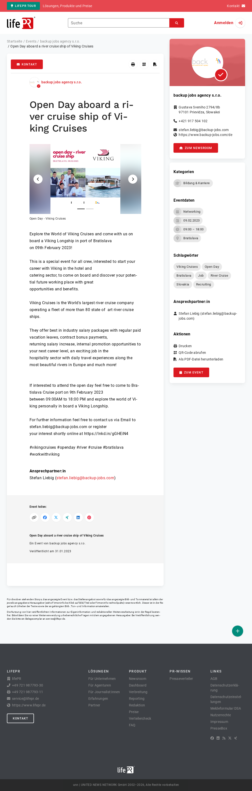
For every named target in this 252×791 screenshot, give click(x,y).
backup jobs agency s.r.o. (61, 82)
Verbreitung (138, 692)
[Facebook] (212, 738)
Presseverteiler (181, 679)
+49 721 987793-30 (27, 685)
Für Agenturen (99, 685)
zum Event (193, 372)
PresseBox (218, 728)
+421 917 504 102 (193, 121)
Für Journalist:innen (104, 692)
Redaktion (137, 705)
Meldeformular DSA (225, 708)
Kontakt (29, 64)
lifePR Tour (25, 6)
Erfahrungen (98, 699)
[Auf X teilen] (56, 517)
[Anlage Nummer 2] (90, 209)
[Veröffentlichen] (237, 631)
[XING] (235, 738)
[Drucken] (133, 64)
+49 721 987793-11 (27, 692)
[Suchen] (176, 23)
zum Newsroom (198, 148)
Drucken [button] (185, 346)
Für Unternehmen (102, 679)
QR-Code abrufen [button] (192, 353)
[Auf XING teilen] (67, 517)
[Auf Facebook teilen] (45, 517)
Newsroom (137, 679)
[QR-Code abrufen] (144, 64)
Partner (94, 705)
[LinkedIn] (218, 738)
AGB (214, 679)
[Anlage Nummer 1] (81, 209)
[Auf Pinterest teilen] (89, 517)
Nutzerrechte (220, 715)
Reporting (136, 699)
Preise (134, 712)
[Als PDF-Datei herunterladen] (155, 64)
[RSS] (223, 738)
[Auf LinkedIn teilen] (78, 517)
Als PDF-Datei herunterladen (201, 359)
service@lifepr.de (55, 618)
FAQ (132, 725)
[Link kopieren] (34, 517)
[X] (230, 738)
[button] (85, 182)
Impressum (219, 722)
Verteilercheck (140, 718)
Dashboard (137, 685)
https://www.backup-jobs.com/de (205, 135)
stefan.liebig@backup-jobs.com (85, 478)
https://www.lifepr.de (29, 705)
